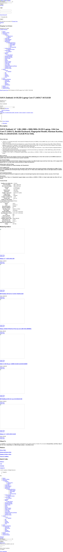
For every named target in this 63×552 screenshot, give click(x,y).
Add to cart (2, 108)
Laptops (4, 90)
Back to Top (2, 542)
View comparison (3, 551)
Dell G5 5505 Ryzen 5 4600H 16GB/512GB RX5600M (13, 363)
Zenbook (7, 121)
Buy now (7, 108)
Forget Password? (3, 14)
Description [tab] (4, 123)
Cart (1, 463)
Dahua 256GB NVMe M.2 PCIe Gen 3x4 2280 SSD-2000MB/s (15, 328)
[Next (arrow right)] (1, 546)
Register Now (15, 21)
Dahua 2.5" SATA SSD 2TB (7, 258)
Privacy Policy (3, 450)
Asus (7, 90)
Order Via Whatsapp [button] (6, 110)
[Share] (2, 545)
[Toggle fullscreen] (1, 545)
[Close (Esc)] (4, 545)
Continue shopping (3, 29)
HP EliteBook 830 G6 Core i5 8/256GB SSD (11, 399)
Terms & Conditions (4, 456)
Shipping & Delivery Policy (5, 454)
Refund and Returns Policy (5, 452)
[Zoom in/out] (0, 545)
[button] (4, 202)
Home (1, 90)
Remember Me (4, 17)
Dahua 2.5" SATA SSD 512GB (8, 434)
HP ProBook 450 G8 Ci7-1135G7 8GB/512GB (11, 293)
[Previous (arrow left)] (0, 546)
